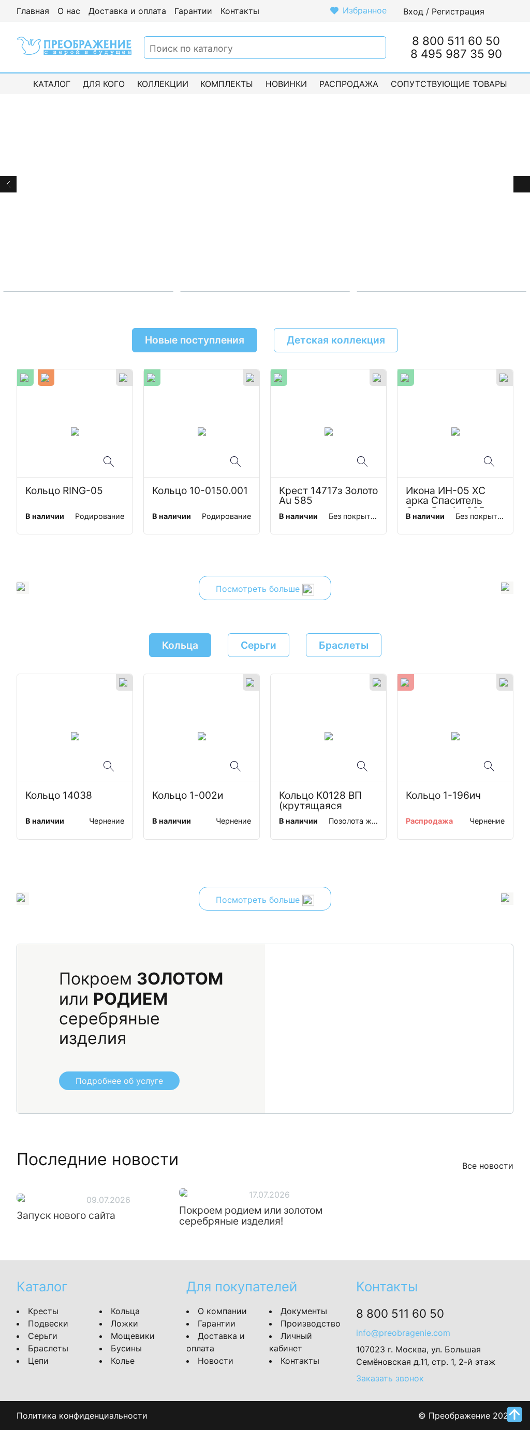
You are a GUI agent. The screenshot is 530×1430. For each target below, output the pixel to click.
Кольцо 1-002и (187, 796)
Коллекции (162, 84)
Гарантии (193, 11)
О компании (222, 1311)
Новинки (286, 84)
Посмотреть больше (259, 589)
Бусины (126, 1348)
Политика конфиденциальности (82, 1415)
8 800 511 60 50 (456, 41)
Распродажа (348, 84)
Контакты (239, 11)
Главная (33, 11)
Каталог (51, 84)
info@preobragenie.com (403, 1333)
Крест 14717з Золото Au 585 (328, 496)
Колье (123, 1360)
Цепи (38, 1360)
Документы (304, 1311)
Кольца (125, 1311)
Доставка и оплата (127, 11)
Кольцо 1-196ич (443, 796)
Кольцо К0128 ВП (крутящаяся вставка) (321, 801)
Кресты (43, 1311)
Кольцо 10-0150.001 (200, 491)
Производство (311, 1323)
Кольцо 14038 (58, 796)
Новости (215, 1360)
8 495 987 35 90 (456, 54)
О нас (68, 11)
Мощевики (133, 1336)
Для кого (104, 84)
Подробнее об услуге (119, 1081)
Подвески (48, 1323)
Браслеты (48, 1348)
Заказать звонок (390, 1378)
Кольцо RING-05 (64, 491)
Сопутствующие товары (449, 84)
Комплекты (226, 84)
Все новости (487, 1165)
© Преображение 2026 (465, 1415)
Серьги (42, 1336)
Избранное (365, 10)
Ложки (124, 1323)
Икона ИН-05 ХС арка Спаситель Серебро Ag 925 (447, 497)
